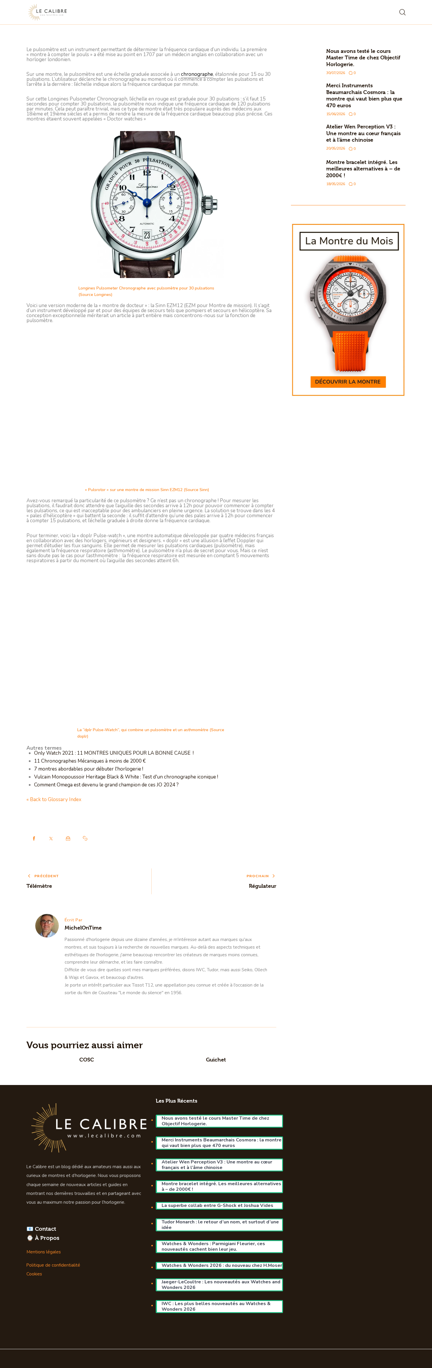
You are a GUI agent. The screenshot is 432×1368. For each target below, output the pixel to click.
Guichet (216, 1059)
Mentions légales (43, 1252)
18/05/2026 (335, 184)
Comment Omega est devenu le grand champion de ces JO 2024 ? (106, 784)
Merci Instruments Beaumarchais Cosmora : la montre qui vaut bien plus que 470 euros (364, 95)
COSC (86, 1059)
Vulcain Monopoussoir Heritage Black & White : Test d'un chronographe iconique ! (126, 776)
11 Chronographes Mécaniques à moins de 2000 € (90, 761)
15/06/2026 (335, 114)
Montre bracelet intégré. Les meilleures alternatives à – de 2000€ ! (363, 168)
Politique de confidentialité (53, 1265)
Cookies (34, 1274)
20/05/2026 (335, 148)
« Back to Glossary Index (53, 799)
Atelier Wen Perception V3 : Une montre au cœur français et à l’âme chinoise (363, 133)
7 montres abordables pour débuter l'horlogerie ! (88, 769)
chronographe (197, 74)
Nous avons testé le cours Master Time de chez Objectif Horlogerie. (363, 57)
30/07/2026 (335, 73)
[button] (85, 838)
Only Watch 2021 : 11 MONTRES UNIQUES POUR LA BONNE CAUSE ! (114, 753)
